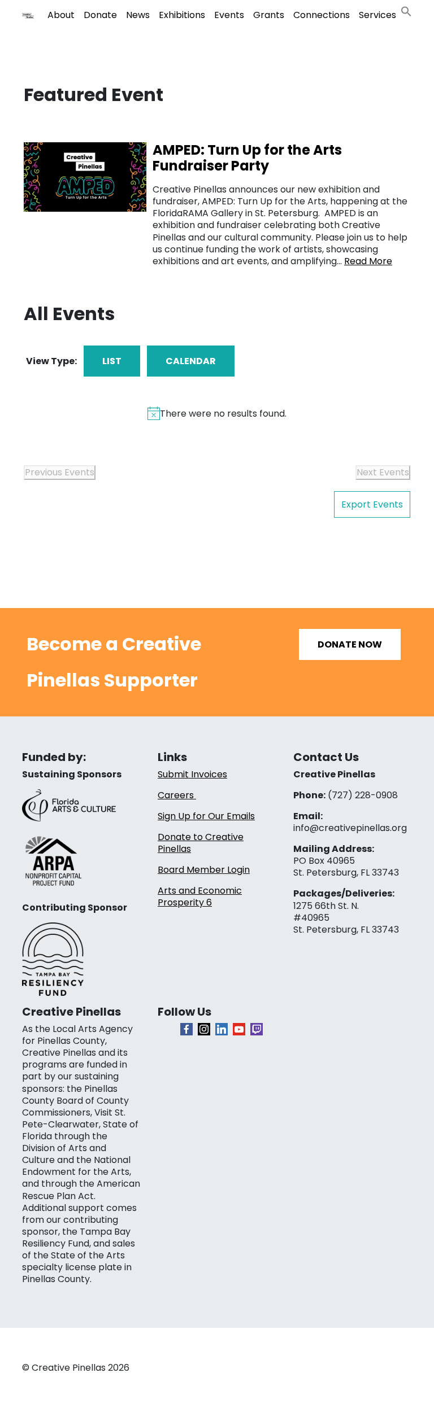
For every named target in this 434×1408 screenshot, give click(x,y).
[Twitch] (256, 1029)
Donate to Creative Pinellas (201, 842)
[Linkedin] (221, 1029)
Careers (177, 795)
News (138, 14)
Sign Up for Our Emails (206, 816)
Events (229, 14)
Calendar (191, 361)
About (61, 14)
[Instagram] (204, 1029)
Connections (321, 14)
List (111, 361)
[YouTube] (239, 1029)
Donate (100, 14)
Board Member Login (204, 869)
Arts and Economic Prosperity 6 (200, 896)
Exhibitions (182, 14)
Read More (368, 261)
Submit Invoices (192, 774)
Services (377, 14)
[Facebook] (186, 1029)
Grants (268, 14)
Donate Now (350, 644)
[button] (406, 10)
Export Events (372, 504)
